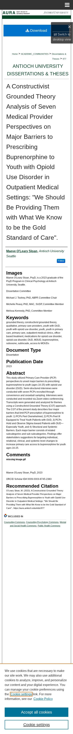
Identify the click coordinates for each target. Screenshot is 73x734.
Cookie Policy (43, 699)
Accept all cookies (36, 712)
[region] (36, 699)
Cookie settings (21, 694)
